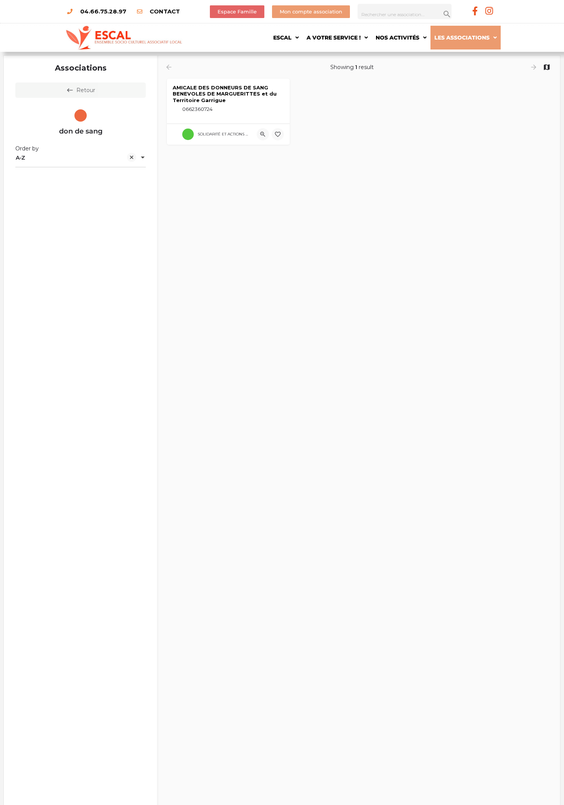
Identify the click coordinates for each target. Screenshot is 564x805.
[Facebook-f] (475, 11)
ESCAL (282, 37)
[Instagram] (489, 11)
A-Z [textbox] (20, 157)
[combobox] (80, 158)
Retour (85, 90)
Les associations (462, 37)
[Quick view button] (263, 134)
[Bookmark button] (278, 134)
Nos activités (397, 37)
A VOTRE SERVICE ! (334, 37)
